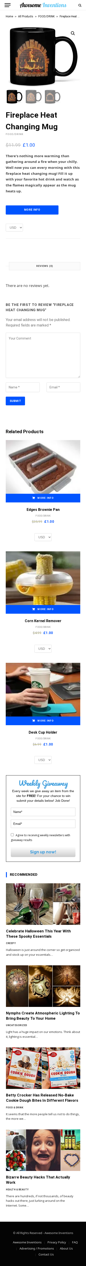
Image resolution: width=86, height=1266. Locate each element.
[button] (73, 33)
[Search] (79, 5)
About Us (66, 1248)
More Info (32, 209)
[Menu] (8, 5)
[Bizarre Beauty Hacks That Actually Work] (43, 1150)
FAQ (75, 1242)
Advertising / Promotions (36, 1248)
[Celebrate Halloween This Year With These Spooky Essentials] (43, 904)
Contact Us (46, 1254)
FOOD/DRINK (46, 16)
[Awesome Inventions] (43, 5)
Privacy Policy (56, 1242)
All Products (25, 16)
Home (9, 16)
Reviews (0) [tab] (44, 266)
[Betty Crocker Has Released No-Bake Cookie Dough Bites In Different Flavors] (43, 1068)
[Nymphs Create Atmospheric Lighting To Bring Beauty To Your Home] (43, 986)
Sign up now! (43, 851)
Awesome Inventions (27, 1242)
